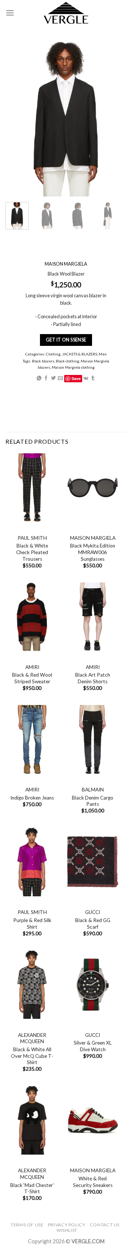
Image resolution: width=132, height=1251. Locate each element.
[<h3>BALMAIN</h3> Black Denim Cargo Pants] (92, 739)
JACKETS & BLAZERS (79, 353)
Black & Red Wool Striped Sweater (32, 678)
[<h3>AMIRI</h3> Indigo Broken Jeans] (32, 739)
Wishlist (66, 1230)
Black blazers (43, 361)
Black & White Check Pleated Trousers (32, 552)
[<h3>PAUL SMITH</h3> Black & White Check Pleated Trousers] (32, 487)
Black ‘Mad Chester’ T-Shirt (32, 1188)
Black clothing (67, 361)
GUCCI (92, 912)
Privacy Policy (66, 1224)
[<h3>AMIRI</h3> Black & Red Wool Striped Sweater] (32, 616)
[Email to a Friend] (60, 378)
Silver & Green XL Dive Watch (93, 1046)
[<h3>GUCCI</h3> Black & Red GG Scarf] (92, 861)
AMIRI (32, 667)
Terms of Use (27, 1224)
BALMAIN (93, 790)
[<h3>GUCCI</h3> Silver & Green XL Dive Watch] (92, 984)
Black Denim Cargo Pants (92, 801)
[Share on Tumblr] (93, 378)
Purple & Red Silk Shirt (32, 923)
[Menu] (10, 13)
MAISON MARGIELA (92, 538)
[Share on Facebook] (46, 378)
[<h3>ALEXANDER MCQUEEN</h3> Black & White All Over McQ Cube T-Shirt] (32, 984)
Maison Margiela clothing (73, 367)
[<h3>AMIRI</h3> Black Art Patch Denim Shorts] (92, 616)
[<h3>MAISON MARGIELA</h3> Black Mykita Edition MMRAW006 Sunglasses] (92, 487)
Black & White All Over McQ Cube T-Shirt (32, 1055)
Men (103, 353)
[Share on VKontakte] (85, 378)
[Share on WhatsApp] (39, 378)
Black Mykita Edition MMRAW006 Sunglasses (92, 552)
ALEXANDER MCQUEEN (32, 1038)
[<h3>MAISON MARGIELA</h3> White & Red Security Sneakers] (92, 1120)
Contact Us (105, 1224)
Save (76, 378)
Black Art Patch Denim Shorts (92, 678)
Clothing (53, 353)
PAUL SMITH (32, 538)
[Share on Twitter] (53, 378)
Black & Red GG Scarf (92, 923)
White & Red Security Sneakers (93, 1182)
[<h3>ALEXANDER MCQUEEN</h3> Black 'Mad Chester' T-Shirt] (32, 1120)
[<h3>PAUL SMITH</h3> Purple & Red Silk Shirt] (32, 861)
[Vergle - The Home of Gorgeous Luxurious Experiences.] (66, 13)
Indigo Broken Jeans (32, 798)
